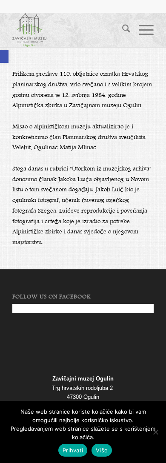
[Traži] (122, 30)
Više (102, 450)
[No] (155, 432)
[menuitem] (122, 30)
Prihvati (73, 450)
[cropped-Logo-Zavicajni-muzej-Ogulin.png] (68, 30)
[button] (4, 56)
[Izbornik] (142, 30)
